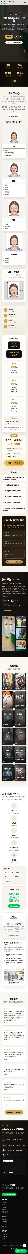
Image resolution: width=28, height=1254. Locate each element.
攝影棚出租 (5, 1212)
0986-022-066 (20, 1145)
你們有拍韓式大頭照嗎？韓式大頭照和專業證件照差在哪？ (13, 478)
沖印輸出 (4, 1207)
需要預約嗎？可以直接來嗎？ (13, 502)
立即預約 (9, 36)
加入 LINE (18, 36)
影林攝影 (4, 1219)
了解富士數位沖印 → (14, 935)
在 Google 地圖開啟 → (9, 1172)
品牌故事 (4, 1222)
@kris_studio (14, 906)
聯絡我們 (4, 1226)
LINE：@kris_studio (9, 1194)
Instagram (5, 1236)
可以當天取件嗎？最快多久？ (13, 491)
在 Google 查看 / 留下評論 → (14, 1112)
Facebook (5, 1234)
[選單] (25, 2)
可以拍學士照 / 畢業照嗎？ (12, 485)
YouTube (4, 1239)
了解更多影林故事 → (9, 610)
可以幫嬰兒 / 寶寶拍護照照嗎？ (13, 496)
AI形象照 (4, 1205)
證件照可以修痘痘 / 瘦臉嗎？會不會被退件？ (14, 509)
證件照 (4, 1202)
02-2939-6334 (11, 1145)
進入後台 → (14, 1248)
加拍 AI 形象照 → (14, 463)
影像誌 (4, 1209)
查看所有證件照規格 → (14, 116)
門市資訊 (4, 1224)
